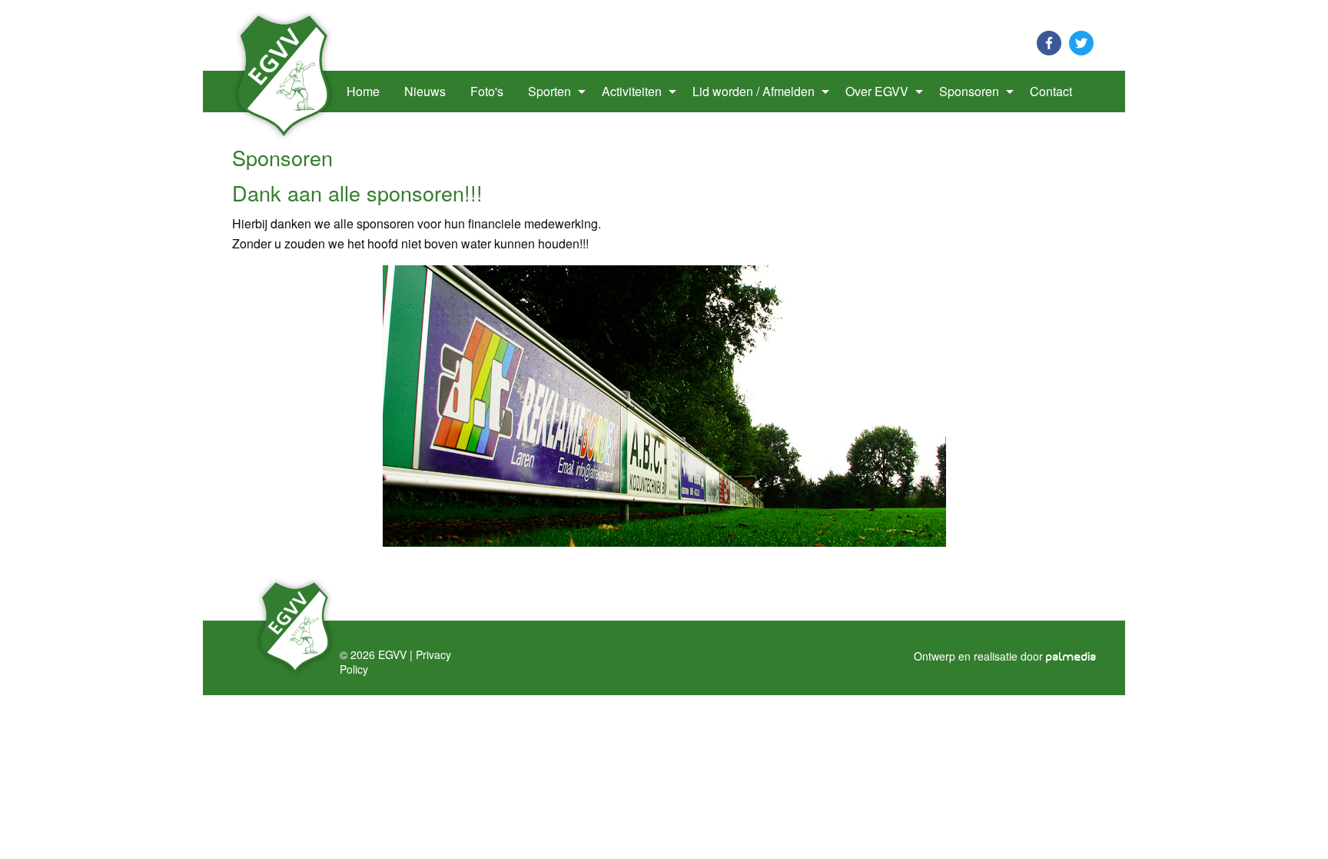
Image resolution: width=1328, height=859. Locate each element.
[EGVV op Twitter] (1081, 41)
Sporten (549, 91)
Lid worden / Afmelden (753, 91)
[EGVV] (284, 74)
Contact (1051, 91)
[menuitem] (286, 91)
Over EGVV (876, 91)
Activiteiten (632, 91)
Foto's (486, 91)
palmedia (1071, 657)
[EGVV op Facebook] (1049, 41)
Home (363, 91)
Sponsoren (969, 91)
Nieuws (425, 91)
